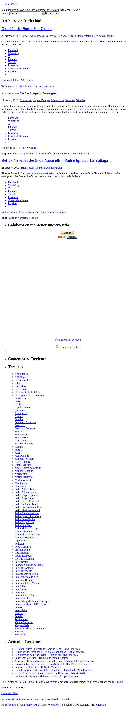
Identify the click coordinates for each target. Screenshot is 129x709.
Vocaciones (21, 634)
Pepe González (23, 546)
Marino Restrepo (24, 476)
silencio (19, 613)
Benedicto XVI (23, 379)
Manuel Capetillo (24, 470)
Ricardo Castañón (24, 558)
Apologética (21, 373)
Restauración (22, 552)
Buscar (5, 13)
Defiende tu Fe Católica (27, 392)
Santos (18, 607)
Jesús (52, 35)
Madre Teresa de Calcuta (28, 467)
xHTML (95, 704)
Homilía (19, 446)
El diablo (19, 404)
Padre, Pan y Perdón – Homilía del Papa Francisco (41, 657)
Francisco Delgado (25, 428)
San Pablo (20, 586)
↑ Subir (119, 681)
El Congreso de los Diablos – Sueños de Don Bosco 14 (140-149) (50, 673)
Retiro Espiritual (23, 555)
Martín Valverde (23, 480)
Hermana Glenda (24, 443)
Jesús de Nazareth (17, 217)
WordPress (53, 704)
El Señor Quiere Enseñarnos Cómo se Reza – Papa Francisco (47, 648)
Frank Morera (22, 434)
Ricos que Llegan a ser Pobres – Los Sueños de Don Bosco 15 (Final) (52, 664)
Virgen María (76, 35)
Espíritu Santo (22, 407)
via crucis (49, 86)
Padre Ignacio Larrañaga (49, 167)
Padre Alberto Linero (26, 489)
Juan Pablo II (22, 455)
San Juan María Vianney (28, 583)
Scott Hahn (21, 610)
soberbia (75, 153)
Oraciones (62, 35)
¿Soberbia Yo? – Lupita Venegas (29, 93)
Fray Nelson (21, 437)
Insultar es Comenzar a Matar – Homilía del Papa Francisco (46, 676)
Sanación (70, 100)
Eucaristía (20, 410)
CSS (103, 704)
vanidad (85, 153)
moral (56, 153)
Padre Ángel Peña (24, 498)
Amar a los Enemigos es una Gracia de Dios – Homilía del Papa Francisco (54, 660)
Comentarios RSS (29, 704)
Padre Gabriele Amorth (27, 513)
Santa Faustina (22, 598)
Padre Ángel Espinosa (26, 495)
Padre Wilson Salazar (26, 537)
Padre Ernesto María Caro (28, 507)
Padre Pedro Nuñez (25, 531)
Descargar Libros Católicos (29, 395)
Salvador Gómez (24, 567)
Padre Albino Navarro (26, 492)
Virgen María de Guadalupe (99, 35)
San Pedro (20, 589)
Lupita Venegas (41, 100)
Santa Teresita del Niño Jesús (30, 604)
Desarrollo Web (9, 693)
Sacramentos (21, 561)
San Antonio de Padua (26, 573)
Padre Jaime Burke (25, 519)
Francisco (20, 425)
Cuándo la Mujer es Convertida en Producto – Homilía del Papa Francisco (54, 670)
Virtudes (80, 100)
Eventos (19, 416)
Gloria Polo (21, 440)
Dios (17, 401)
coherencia (14, 153)
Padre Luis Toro (23, 525)
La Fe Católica (9, 4)
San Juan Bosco (23, 580)
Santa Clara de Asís (25, 595)
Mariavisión (57, 100)
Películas (19, 543)
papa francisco (22, 540)
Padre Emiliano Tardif (26, 504)
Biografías (20, 386)
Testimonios (21, 619)
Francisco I (21, 431)
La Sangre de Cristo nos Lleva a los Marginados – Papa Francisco (50, 651)
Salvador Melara (23, 570)
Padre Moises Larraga (26, 528)
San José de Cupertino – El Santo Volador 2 (38, 667)
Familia (19, 419)
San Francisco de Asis (26, 576)
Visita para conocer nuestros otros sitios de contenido (35, 699)
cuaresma (13, 86)
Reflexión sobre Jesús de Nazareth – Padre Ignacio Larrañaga (54, 160)
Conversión (26, 100)
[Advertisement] (68, 262)
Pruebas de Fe (22, 549)
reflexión (37, 86)
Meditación (25, 86)
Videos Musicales (24, 622)
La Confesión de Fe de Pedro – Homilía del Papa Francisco (46, 654)
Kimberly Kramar (24, 458)
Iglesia (44, 35)
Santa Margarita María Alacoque (32, 601)
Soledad (19, 616)
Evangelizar (21, 413)
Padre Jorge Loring (25, 522)
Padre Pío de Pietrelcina (27, 534)
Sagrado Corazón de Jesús (29, 564)
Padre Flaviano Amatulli (27, 510)
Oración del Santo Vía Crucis (26, 28)
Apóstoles (20, 376)
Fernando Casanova (25, 422)
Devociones (34, 35)
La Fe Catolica (22, 461)
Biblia (23, 35)
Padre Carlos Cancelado (27, 501)
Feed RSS (13, 704)
